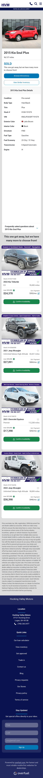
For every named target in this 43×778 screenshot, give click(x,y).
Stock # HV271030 (9, 279)
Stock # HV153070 (9, 416)
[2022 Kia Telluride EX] (21, 260)
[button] (31, 3)
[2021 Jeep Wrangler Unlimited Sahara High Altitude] (21, 329)
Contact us (21, 667)
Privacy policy (21, 693)
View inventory (21, 647)
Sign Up (21, 747)
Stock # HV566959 (9, 347)
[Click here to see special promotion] (21, 9)
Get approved (21, 653)
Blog (21, 673)
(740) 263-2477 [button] (23, 624)
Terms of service (21, 700)
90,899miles (35, 491)
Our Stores (21, 686)
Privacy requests (21, 680)
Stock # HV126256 (9, 485)
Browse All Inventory (21, 76)
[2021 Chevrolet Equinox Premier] (21, 398)
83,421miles (35, 354)
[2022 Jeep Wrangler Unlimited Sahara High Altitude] (21, 467)
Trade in (21, 660)
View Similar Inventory (21, 82)
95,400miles (35, 285)
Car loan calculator (21, 640)
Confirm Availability (23, 302)
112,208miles (34, 423)
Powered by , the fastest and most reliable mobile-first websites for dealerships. (21, 765)
